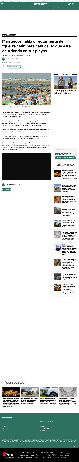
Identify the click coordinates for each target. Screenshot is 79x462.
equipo (3, 421)
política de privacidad (45, 428)
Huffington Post (24, 455)
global (20, 8)
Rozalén (71, 1)
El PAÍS (22, 453)
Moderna (29, 457)
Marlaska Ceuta (11, 1)
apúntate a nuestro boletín (65, 157)
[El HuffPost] (40, 4)
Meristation (64, 457)
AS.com (57, 453)
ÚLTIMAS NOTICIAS (62, 8)
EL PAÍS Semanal (55, 455)
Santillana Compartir (45, 453)
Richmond (21, 457)
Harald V (59, 1)
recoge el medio (14, 121)
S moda (50, 457)
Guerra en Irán (45, 1)
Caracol (67, 453)
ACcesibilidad (43, 430)
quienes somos (5, 424)
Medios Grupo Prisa (8, 458)
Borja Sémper (28, 1)
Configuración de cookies (46, 421)
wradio (38, 455)
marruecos (6, 189)
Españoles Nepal (36, 1)
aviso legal (42, 426)
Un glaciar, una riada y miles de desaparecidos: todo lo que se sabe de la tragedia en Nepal (69, 277)
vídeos (34, 8)
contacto (4, 426)
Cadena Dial (49, 455)
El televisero (42, 8)
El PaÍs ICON (43, 457)
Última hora (69, 4)
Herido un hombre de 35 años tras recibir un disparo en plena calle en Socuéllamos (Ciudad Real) (69, 224)
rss (3, 430)
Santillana (37, 453)
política (14, 8)
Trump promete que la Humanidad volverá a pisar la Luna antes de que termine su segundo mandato (69, 199)
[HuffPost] (7, 417)
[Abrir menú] (2, 4)
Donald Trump (53, 1)
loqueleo (56, 457)
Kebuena (66, 455)
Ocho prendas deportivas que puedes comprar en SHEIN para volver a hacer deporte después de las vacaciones (65, 93)
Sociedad (9, 34)
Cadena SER (52, 453)
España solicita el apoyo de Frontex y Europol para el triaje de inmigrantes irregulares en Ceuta (69, 188)
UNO (33, 455)
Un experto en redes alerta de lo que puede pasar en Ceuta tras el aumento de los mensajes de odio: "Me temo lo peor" (69, 211)
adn (61, 453)
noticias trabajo (52, 8)
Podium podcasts (37, 457)
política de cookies (44, 424)
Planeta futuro (61, 455)
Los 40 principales (30, 453)
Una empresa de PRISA (8, 454)
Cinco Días (43, 455)
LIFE (30, 8)
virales (25, 8)
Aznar (22, 1)
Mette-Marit (65, 1)
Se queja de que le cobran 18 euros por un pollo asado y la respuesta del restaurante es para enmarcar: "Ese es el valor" (69, 289)
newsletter (5, 428)
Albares (18, 1)
